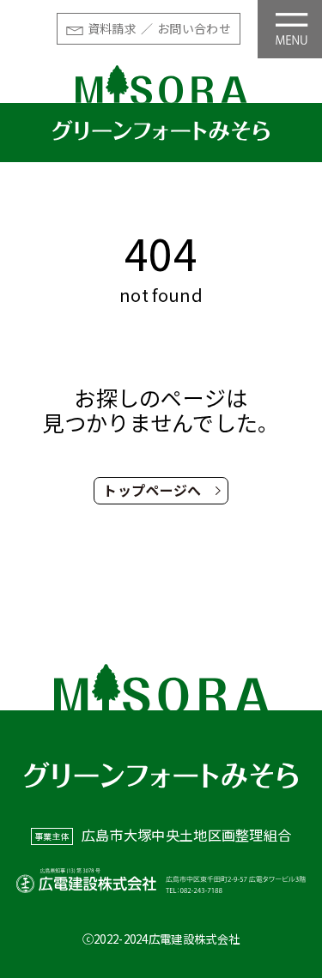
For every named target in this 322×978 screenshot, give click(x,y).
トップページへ (152, 490)
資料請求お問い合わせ (159, 28)
